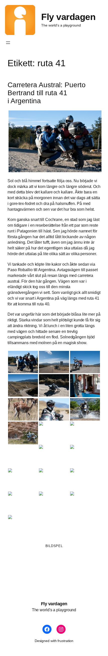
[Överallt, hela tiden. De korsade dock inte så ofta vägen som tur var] (23, 409)
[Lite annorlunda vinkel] (54, 385)
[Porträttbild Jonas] (54, 409)
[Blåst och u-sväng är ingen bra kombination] (85, 433)
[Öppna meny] (8, 43)
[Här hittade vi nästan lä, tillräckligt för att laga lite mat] (23, 433)
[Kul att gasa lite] (85, 409)
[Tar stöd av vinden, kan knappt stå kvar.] (23, 479)
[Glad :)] (54, 479)
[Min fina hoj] (85, 362)
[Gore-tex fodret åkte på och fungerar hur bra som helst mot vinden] (54, 141)
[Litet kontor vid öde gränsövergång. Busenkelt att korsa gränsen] (85, 385)
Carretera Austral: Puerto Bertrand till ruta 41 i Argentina (47, 93)
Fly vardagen (68, 17)
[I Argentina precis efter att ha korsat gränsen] (23, 385)
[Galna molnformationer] (54, 433)
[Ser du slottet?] (54, 503)
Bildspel (54, 546)
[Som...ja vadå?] (54, 456)
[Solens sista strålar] (23, 526)
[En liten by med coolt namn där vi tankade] (54, 362)
